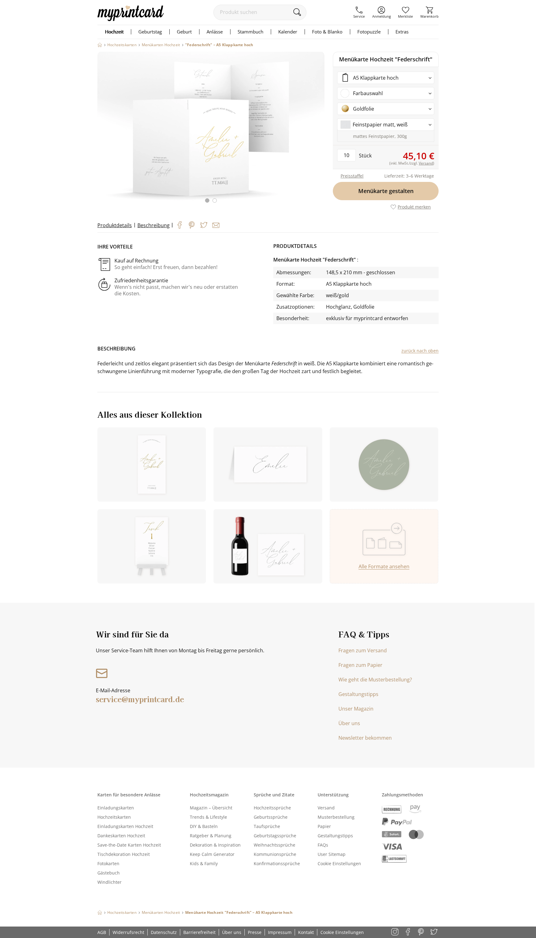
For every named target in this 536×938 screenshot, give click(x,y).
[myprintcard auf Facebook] (408, 932)
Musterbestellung (336, 817)
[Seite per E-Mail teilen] (216, 225)
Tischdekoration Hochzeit (123, 854)
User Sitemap (332, 854)
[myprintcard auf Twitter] (434, 932)
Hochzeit (114, 32)
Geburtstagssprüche (275, 836)
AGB (101, 932)
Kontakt (306, 932)
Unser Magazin (355, 708)
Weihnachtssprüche (274, 845)
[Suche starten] (297, 12)
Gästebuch (108, 873)
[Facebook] (179, 225)
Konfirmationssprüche (277, 863)
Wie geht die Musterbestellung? (375, 679)
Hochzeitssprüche (272, 808)
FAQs (323, 845)
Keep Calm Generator (212, 854)
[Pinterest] (191, 225)
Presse (254, 932)
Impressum (280, 932)
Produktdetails (114, 225)
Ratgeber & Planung (210, 836)
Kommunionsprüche (275, 854)
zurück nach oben (420, 351)
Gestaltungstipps (358, 694)
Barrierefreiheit (199, 932)
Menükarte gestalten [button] (385, 191)
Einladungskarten (115, 808)
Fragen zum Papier (360, 665)
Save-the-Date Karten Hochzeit (129, 845)
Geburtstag (150, 32)
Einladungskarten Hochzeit (125, 826)
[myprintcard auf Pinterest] (421, 932)
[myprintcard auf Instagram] (395, 932)
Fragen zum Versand (362, 650)
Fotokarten (108, 863)
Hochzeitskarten (114, 817)
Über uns (349, 723)
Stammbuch (250, 32)
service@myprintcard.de (140, 699)
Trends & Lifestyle (208, 817)
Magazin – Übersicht (211, 808)
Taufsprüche (267, 826)
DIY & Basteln (204, 826)
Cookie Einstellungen (339, 863)
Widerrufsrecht (128, 932)
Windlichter (109, 882)
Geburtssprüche (271, 817)
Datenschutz (164, 932)
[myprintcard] (130, 19)
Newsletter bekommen (365, 737)
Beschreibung (153, 225)
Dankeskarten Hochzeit (121, 836)
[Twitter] (204, 225)
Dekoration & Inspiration (215, 845)
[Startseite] (99, 45)
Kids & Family (204, 863)
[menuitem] (359, 12)
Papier (324, 826)
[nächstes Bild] (318, 131)
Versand (326, 808)
